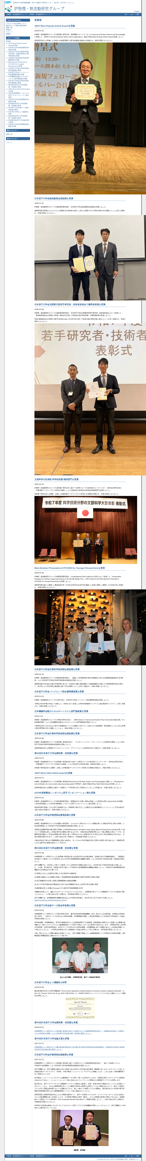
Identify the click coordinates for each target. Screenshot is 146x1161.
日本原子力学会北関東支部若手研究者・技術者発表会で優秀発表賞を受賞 (18, 54)
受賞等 (8, 30)
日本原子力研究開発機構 (21, 3)
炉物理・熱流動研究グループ (16, 14)
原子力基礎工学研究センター (42, 3)
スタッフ (9, 32)
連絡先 (8, 34)
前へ (126, 14)
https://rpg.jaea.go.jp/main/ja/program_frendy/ (50, 900)
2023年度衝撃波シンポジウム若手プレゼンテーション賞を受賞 (18, 95)
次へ (132, 14)
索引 (138, 14)
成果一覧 (9, 27)
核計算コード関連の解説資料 (16, 25)
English (136, 11)
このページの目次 (13, 38)
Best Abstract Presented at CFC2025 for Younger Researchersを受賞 (17, 64)
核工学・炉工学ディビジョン (64, 3)
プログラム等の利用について (16, 23)
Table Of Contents (14, 20)
